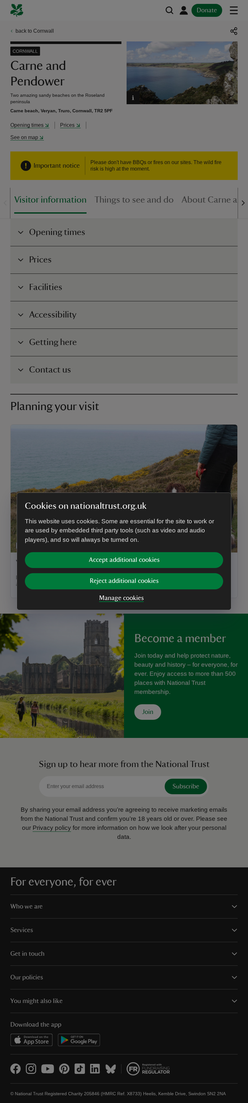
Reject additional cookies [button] (124, 581)
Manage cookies (121, 598)
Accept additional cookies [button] (124, 560)
